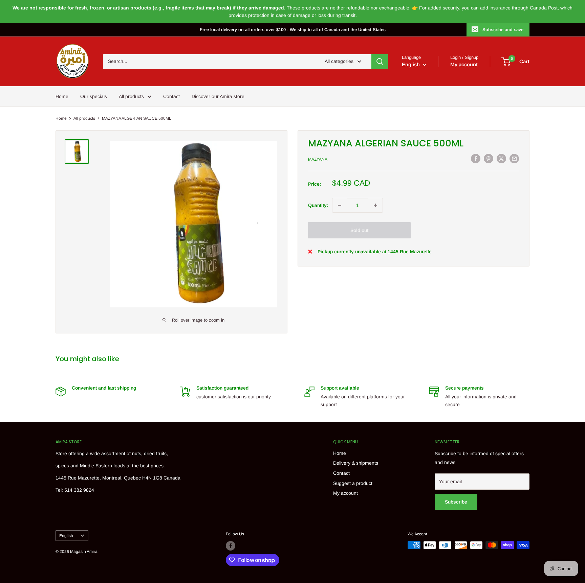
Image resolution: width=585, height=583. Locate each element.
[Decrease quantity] (339, 205)
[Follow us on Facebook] (230, 546)
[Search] (379, 61)
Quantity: (318, 205)
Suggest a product (352, 483)
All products (131, 96)
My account (464, 64)
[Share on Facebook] (475, 158)
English (66, 535)
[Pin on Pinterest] (488, 158)
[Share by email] (514, 158)
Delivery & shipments (355, 463)
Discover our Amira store (218, 96)
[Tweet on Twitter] (501, 158)
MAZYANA (317, 159)
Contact (171, 96)
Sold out (359, 230)
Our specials (93, 96)
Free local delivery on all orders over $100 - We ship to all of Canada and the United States (293, 29)
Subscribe (456, 502)
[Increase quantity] (375, 205)
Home (62, 96)
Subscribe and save (502, 29)
